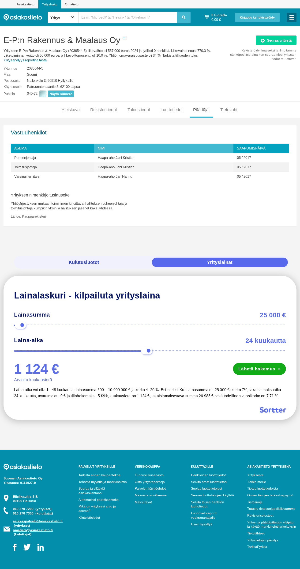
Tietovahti (229, 109)
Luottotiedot (172, 109)
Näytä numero (60, 94)
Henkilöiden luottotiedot (208, 475)
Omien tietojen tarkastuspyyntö (270, 495)
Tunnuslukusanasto (149, 475)
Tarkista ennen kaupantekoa (99, 475)
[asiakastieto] (26, 17)
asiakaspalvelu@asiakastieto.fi (38, 521)
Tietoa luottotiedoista (262, 488)
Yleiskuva (71, 109)
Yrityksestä (255, 475)
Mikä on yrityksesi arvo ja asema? (97, 508)
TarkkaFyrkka (257, 547)
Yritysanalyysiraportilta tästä (25, 60)
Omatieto (72, 4)
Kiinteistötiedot (89, 517)
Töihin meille (256, 482)
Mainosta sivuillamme (151, 495)
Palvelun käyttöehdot (150, 488)
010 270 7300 (33, 513)
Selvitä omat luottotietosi (209, 482)
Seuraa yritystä (279, 40)
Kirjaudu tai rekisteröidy (257, 17)
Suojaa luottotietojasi (206, 488)
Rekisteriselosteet (260, 515)
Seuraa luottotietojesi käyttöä (212, 495)
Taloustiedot (139, 109)
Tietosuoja (254, 502)
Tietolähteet (256, 533)
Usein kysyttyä (201, 524)
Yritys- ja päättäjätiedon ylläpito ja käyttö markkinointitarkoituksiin (271, 524)
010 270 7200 (32, 509)
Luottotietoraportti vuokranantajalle (204, 515)
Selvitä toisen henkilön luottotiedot (207, 504)
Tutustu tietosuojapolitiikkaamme (271, 508)
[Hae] (184, 17)
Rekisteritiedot (103, 109)
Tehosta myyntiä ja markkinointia (103, 482)
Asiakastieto (25, 4)
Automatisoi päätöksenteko (99, 500)
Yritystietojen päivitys (262, 540)
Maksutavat (143, 502)
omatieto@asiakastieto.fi (33, 530)
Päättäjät (201, 109)
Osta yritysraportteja (150, 482)
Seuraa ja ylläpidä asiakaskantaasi (92, 491)
